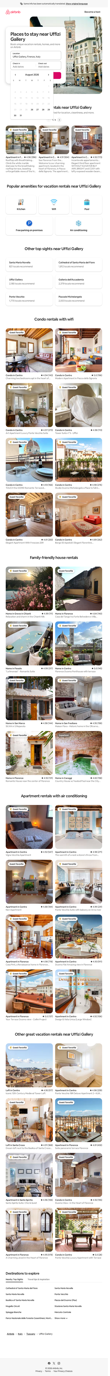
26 (32, 109)
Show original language (77, 3)
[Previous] (48, 120)
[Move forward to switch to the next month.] (48, 75)
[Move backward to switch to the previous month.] (15, 75)
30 (15, 115)
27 (37, 109)
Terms (48, 1371)
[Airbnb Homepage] (13, 11)
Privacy (39, 1371)
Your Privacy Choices (62, 1371)
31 (21, 115)
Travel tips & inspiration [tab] (39, 1279)
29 (49, 109)
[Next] (59, 120)
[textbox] (23, 66)
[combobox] (36, 56)
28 (43, 109)
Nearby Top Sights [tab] (14, 1279)
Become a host (92, 11)
